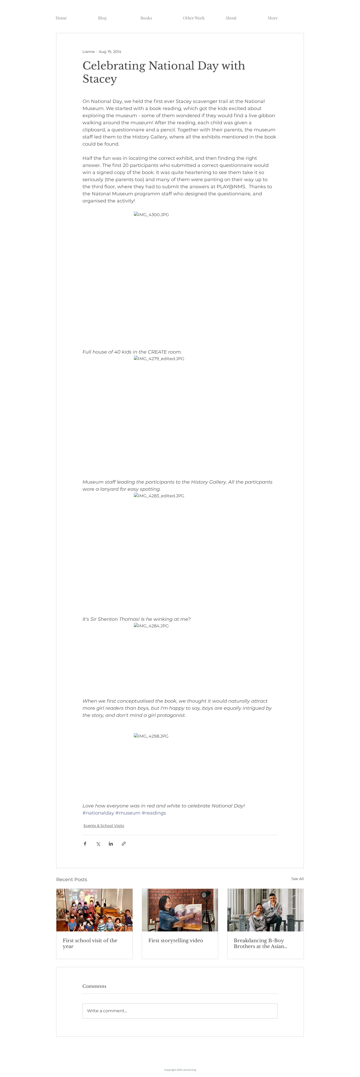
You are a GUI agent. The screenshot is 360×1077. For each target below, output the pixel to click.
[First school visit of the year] (94, 910)
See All (297, 878)
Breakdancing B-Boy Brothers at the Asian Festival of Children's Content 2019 (259, 943)
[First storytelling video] (180, 910)
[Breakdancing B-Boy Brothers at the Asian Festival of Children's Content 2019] (265, 910)
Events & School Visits (104, 825)
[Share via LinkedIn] (110, 843)
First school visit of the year (90, 943)
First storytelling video (175, 941)
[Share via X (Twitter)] (97, 843)
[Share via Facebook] (84, 843)
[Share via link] (123, 843)
